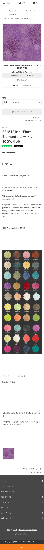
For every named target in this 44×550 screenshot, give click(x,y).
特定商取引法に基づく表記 (33, 120)
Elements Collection (15, 11)
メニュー (8, 3)
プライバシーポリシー (22, 534)
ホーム (3, 11)
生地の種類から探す (15, 14)
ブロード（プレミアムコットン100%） (16, 18)
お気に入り (23, 80)
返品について (37, 117)
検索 (23, 3)
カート (38, 3)
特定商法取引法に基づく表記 (28, 530)
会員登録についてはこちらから (22, 75)
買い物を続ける (36, 472)
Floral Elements (30, 11)
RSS (8, 530)
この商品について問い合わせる (31, 469)
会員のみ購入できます (23, 112)
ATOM (15, 530)
